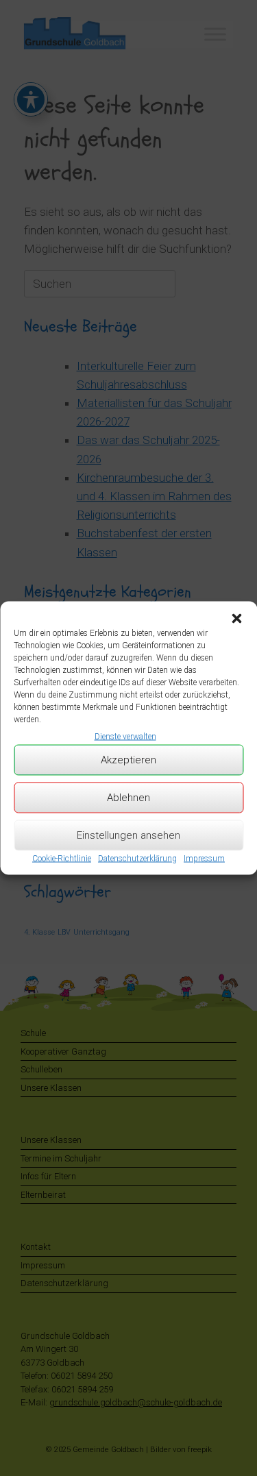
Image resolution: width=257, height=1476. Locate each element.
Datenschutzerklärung (137, 858)
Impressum (204, 858)
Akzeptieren (128, 760)
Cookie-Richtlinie (61, 858)
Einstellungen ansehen (128, 835)
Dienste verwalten (125, 736)
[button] (236, 619)
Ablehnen (128, 797)
